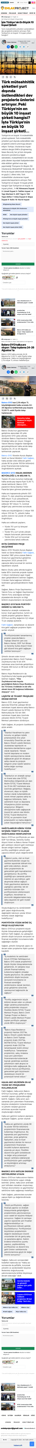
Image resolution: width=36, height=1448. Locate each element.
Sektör (14, 339)
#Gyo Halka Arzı (21, 1311)
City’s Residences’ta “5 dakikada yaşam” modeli (25, 302)
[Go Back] (32, 1444)
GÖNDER (18, 264)
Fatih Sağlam (28, 458)
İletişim (26, 2)
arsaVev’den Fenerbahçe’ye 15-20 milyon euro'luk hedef (24, 312)
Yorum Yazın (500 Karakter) (10, 248)
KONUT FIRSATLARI (24, 13)
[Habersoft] (18, 1445)
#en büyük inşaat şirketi (11, 223)
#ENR (4, 214)
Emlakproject (7, 17)
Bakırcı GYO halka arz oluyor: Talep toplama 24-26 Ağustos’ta (25, 332)
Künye (21, 2)
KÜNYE (4, 1415)
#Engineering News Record (11, 204)
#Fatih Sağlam (7, 1311)
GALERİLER (18, 1415)
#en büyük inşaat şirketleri (18, 214)
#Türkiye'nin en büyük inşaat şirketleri (15, 219)
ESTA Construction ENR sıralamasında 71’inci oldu (25, 321)
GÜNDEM (4, 13)
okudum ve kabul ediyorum (16, 269)
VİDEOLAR (26, 1415)
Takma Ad (5, 236)
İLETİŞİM (10, 1415)
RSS (5, 1440)
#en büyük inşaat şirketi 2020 (12, 227)
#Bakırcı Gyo (25, 1307)
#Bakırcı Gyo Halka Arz (10, 1307)
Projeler (15, 17)
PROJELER (12, 13)
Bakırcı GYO (7, 455)
